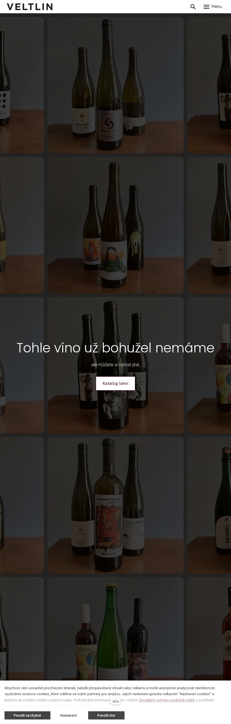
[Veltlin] (29, 6)
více (115, 701)
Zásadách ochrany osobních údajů (167, 700)
